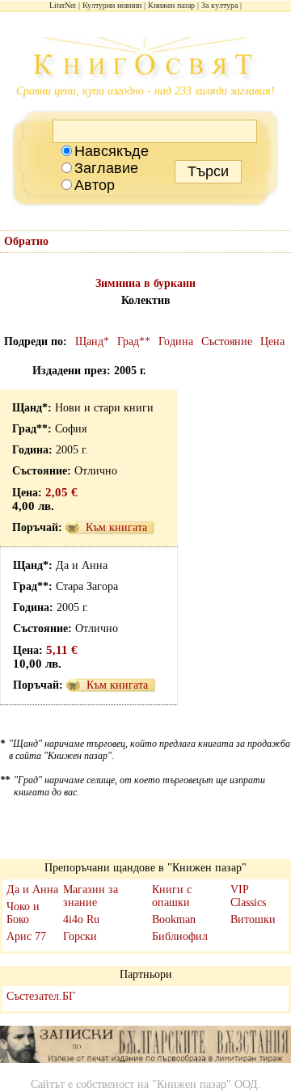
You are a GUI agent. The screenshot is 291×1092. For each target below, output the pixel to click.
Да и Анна (32, 889)
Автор (94, 185)
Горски (80, 936)
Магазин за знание (90, 896)
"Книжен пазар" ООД (205, 1084)
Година (175, 341)
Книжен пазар (171, 5)
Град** (133, 341)
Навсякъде (111, 151)
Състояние (226, 341)
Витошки (253, 919)
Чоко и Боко (23, 912)
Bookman (174, 919)
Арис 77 (26, 936)
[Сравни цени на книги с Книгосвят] (145, 60)
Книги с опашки (172, 896)
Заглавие (106, 168)
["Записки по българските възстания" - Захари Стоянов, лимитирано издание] (145, 1046)
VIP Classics (248, 896)
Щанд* (92, 341)
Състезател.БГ (40, 996)
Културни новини (111, 5)
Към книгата (116, 527)
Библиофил (180, 936)
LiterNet (62, 5)
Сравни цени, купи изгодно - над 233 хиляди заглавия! (145, 91)
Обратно (26, 241)
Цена (272, 341)
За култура (219, 5)
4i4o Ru (81, 919)
